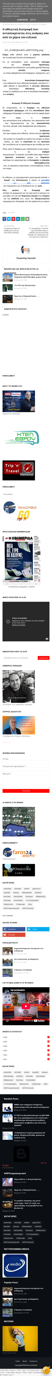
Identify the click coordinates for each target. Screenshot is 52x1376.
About (24, 1361)
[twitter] (38, 929)
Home (18, 1361)
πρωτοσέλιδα (14, 587)
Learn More (22, 20)
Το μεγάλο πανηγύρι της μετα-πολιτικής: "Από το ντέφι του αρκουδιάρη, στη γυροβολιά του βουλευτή (28, 1204)
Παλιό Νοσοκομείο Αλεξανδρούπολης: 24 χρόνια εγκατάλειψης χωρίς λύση (31, 275)
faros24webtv (8, 915)
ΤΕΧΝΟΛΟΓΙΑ (8, 904)
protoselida (31, 587)
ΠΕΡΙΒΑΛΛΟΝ (40, 897)
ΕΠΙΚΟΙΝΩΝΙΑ (27, 893)
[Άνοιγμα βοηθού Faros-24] (46, 1370)
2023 (26, 1050)
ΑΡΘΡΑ (26, 889)
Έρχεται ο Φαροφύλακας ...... (27, 296)
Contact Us (33, 1361)
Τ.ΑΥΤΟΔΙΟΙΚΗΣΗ (32, 900)
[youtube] (14, 935)
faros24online (32, 1365)
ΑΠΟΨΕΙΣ (11, 213)
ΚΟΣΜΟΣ (38, 893)
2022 (26, 1055)
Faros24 (7, 42)
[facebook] (14, 929)
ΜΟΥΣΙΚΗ (7, 897)
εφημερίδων (24, 587)
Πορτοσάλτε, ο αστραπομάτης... (28, 1179)
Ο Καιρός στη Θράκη (23, 970)
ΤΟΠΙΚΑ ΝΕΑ (20, 904)
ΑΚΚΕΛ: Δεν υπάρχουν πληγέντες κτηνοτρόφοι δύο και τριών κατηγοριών (31, 1105)
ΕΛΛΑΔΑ (16, 893)
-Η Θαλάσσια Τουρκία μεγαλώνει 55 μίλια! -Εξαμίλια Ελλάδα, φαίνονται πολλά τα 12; (29, 1135)
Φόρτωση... (7, 742)
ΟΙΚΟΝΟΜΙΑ (18, 897)
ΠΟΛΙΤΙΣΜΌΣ (18, 900)
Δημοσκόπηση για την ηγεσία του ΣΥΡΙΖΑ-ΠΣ (28, 949)
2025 (26, 1041)
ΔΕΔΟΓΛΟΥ (36, 889)
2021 (26, 1059)
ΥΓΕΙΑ (30, 904)
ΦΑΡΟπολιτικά (27, 908)
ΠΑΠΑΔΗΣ (29, 897)
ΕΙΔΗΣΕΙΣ (7, 893)
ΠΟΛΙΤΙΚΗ (7, 900)
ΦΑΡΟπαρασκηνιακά (11, 908)
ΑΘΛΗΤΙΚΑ (7, 889)
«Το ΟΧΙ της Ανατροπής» (25, 285)
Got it (33, 20)
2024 (26, 1046)
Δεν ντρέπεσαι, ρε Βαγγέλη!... (27, 959)
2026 (26, 1037)
